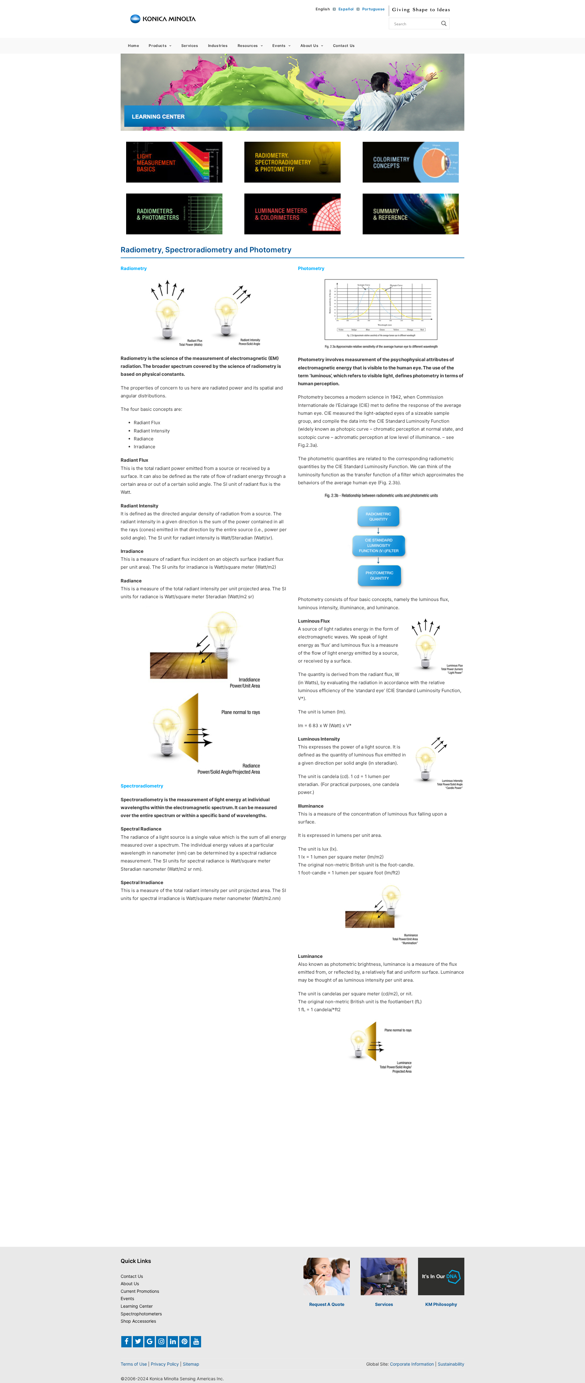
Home (133, 45)
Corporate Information (412, 1364)
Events (279, 45)
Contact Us (344, 45)
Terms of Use (134, 1364)
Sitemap (191, 1364)
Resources (248, 45)
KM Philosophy (441, 1304)
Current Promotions (140, 1291)
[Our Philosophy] (441, 1276)
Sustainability (451, 1364)
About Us (309, 45)
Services (189, 45)
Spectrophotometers (141, 1313)
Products (158, 45)
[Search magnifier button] (444, 23)
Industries (218, 45)
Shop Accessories (138, 1321)
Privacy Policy (165, 1364)
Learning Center (137, 1306)
